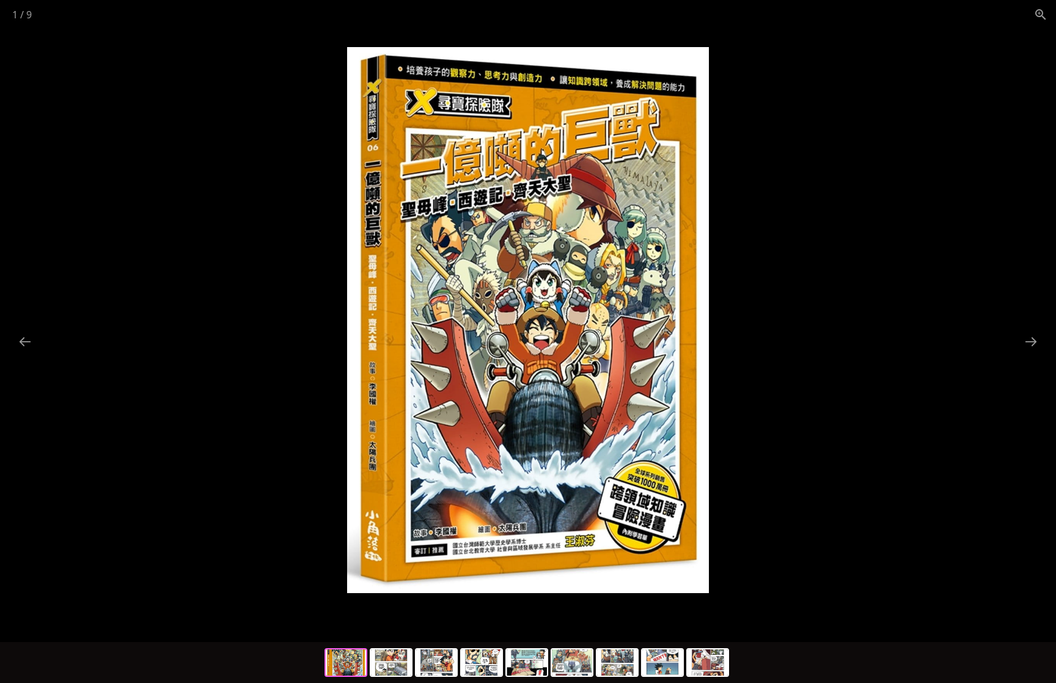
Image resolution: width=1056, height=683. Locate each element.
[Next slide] (1031, 341)
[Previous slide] (25, 341)
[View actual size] (1040, 14)
